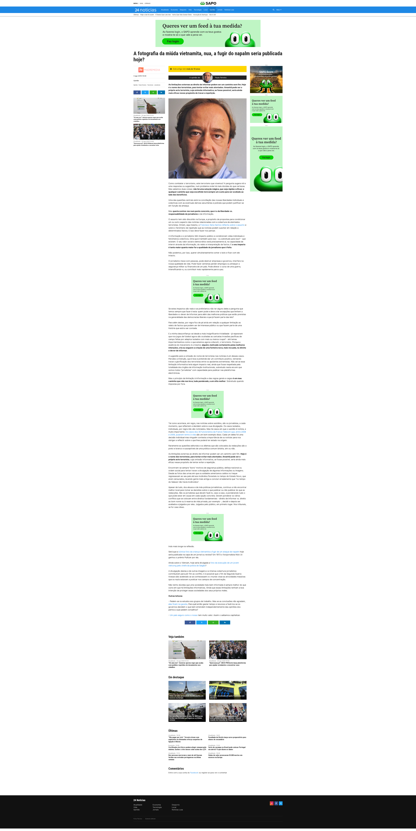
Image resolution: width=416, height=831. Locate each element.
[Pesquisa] (273, 10)
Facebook (194, 773)
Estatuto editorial (150, 819)
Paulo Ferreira (142, 85)
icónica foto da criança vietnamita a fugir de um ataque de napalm (209, 552)
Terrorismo (150, 85)
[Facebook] (276, 803)
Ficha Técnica (137, 819)
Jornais (147, 3)
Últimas (173, 730)
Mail (141, 3)
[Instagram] (272, 803)
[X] (281, 803)
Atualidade (136, 115)
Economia (171, 745)
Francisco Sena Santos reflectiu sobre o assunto (222, 225)
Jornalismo (157, 85)
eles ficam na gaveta (177, 604)
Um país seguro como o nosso (184, 615)
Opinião (136, 80)
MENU (135, 3)
